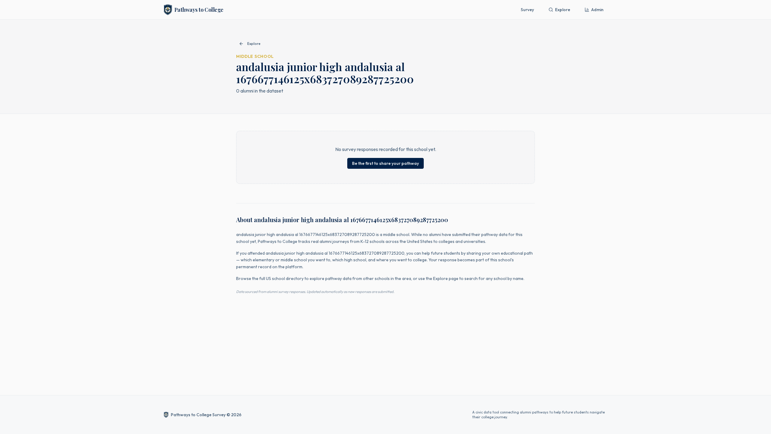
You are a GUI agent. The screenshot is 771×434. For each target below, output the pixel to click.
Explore (562, 9)
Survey (527, 9)
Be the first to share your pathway (385, 163)
